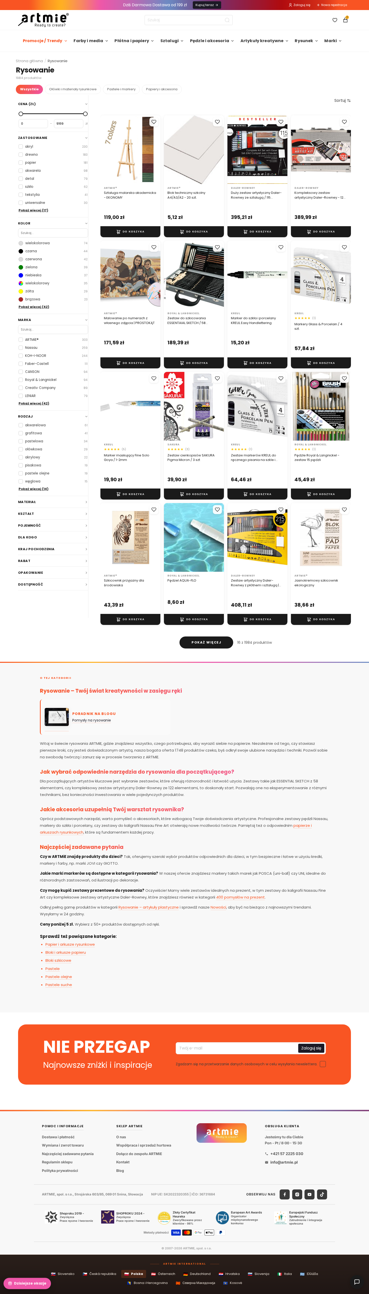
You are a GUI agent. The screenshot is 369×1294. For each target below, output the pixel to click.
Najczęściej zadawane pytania (68, 1154)
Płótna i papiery (131, 41)
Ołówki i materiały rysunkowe (73, 89)
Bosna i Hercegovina (147, 1283)
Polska (133, 1274)
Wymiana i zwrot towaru (63, 1145)
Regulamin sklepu (57, 1162)
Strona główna (29, 60)
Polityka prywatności (60, 1170)
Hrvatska (229, 1274)
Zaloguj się (301, 5)
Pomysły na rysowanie (91, 720)
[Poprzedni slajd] (105, 149)
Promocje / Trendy (43, 41)
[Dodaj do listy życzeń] (153, 121)
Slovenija (258, 1274)
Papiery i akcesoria (161, 89)
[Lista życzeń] (335, 20)
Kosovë (232, 1283)
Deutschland (197, 1274)
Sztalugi (169, 41)
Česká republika (99, 1274)
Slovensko (63, 1274)
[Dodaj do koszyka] (130, 231)
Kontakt (123, 1162)
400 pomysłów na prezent (240, 897)
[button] (342, 100)
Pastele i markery (121, 89)
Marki (330, 41)
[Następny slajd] (154, 149)
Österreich (163, 1274)
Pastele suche (58, 984)
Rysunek (304, 41)
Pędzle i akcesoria (209, 41)
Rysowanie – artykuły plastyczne (148, 907)
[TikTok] (322, 1194)
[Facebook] (285, 1194)
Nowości (218, 907)
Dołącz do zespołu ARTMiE (139, 1154)
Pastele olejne (58, 976)
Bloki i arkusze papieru (65, 952)
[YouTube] (309, 1194)
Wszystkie (29, 89)
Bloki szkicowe (58, 960)
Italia (284, 1274)
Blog (120, 1170)
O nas (121, 1137)
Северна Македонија (195, 1283)
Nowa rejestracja (334, 5)
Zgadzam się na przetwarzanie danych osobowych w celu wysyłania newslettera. (246, 1063)
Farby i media (88, 41)
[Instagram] (297, 1194)
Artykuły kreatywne (262, 41)
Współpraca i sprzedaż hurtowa (143, 1145)
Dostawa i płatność (58, 1137)
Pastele (52, 968)
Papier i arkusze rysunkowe (70, 944)
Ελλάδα (309, 1274)
